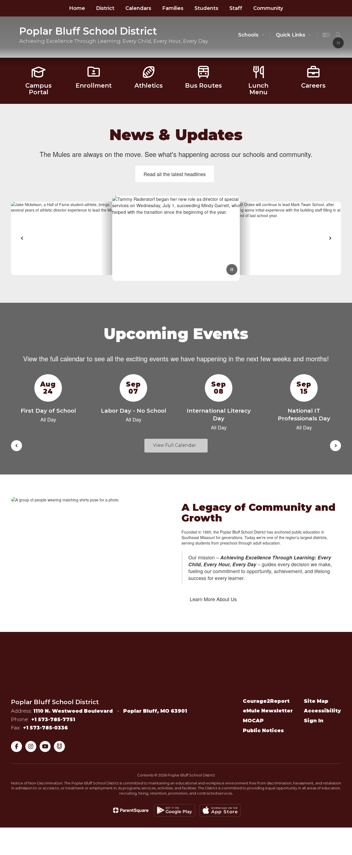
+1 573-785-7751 (53, 720)
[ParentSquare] (131, 810)
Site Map (316, 701)
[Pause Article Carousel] (231, 270)
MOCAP (253, 721)
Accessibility (322, 711)
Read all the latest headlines (175, 173)
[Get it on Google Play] (174, 810)
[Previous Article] (22, 238)
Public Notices (263, 731)
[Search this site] (338, 35)
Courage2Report (266, 701)
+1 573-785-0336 (45, 728)
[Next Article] (330, 238)
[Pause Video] (338, 43)
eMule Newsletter (268, 711)
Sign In (313, 721)
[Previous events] (16, 445)
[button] (251, 35)
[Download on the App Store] (220, 810)
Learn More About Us (213, 599)
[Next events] (335, 445)
